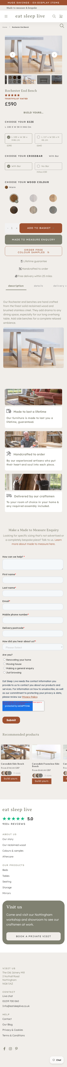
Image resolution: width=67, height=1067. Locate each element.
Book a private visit (33, 936)
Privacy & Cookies (12, 1029)
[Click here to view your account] (54, 16)
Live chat (7, 996)
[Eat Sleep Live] (30, 16)
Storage (7, 887)
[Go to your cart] (60, 16)
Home (4, 27)
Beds (5, 870)
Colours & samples (12, 850)
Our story (7, 839)
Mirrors (6, 893)
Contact (7, 1018)
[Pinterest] (16, 1049)
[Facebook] (4, 1049)
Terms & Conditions (13, 1035)
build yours (10, 778)
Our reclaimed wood (14, 845)
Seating (6, 881)
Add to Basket (39, 228)
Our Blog (7, 1024)
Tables (5, 875)
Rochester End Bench (20, 27)
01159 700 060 (10, 1001)
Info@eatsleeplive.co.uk (16, 1006)
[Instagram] (10, 1049)
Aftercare (7, 856)
